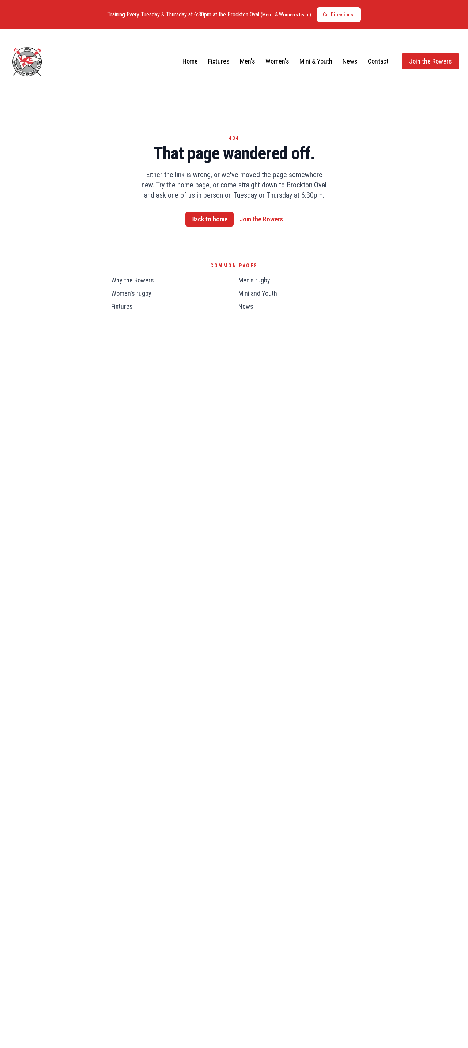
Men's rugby (254, 280)
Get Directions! (339, 15)
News (350, 61)
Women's (277, 61)
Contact (378, 61)
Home (190, 61)
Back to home (209, 219)
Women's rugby (131, 293)
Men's (247, 61)
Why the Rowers (132, 280)
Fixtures (219, 61)
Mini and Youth (257, 293)
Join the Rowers (430, 61)
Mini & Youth (315, 61)
